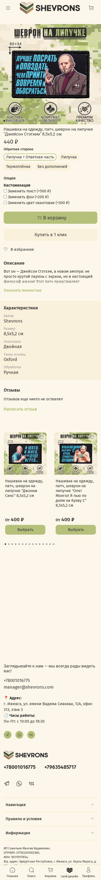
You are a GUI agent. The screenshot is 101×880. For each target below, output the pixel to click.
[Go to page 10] (36, 544)
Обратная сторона (18, 149)
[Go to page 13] (46, 544)
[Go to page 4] (15, 544)
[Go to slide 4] (14, 121)
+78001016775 (17, 680)
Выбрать (25, 529)
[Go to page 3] (12, 544)
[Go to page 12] (43, 544)
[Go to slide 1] (4, 121)
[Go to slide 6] (21, 121)
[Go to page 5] (19, 544)
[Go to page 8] (29, 544)
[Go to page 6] (22, 544)
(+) (29, 191)
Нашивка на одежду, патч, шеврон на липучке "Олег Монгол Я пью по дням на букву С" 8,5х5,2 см (75, 493)
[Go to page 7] (26, 544)
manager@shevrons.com (28, 687)
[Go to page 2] (9, 544)
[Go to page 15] (53, 544)
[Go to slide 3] (11, 121)
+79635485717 (60, 767)
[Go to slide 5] (18, 121)
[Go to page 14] (50, 544)
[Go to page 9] (33, 544)
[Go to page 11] (39, 544)
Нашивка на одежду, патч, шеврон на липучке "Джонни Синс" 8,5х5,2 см (24, 488)
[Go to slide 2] (7, 121)
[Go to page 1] (5, 544)
